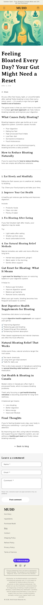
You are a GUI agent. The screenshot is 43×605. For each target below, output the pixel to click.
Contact (7, 533)
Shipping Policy (10, 538)
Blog (5, 528)
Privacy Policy (9, 547)
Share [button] (6, 92)
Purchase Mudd (10, 523)
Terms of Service (10, 552)
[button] (4, 8)
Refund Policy (9, 542)
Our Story (7, 514)
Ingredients (8, 519)
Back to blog (23, 446)
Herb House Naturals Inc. (18, 599)
